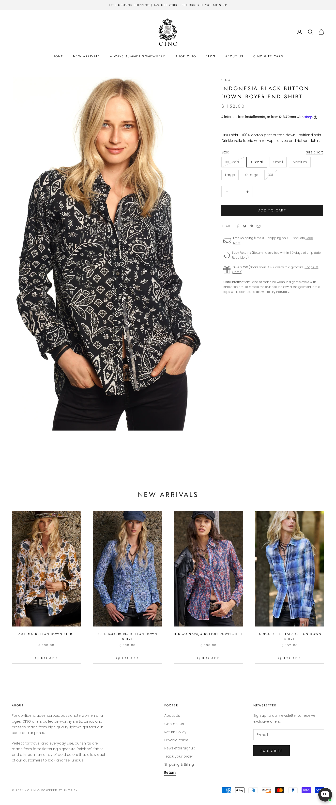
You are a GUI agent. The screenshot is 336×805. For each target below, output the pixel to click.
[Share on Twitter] (245, 226)
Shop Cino (185, 56)
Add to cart (272, 210)
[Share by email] (258, 226)
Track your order (178, 756)
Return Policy (175, 732)
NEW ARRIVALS (86, 56)
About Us (234, 56)
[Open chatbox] (325, 795)
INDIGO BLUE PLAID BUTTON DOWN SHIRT (289, 636)
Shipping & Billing (179, 764)
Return (170, 772)
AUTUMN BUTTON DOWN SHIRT (46, 634)
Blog (210, 56)
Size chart (314, 152)
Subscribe (271, 750)
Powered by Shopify (59, 790)
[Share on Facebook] (238, 226)
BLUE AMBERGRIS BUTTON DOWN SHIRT (127, 636)
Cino (226, 80)
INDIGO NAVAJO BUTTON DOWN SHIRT (208, 634)
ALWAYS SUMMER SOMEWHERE (138, 56)
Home (58, 56)
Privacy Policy (176, 740)
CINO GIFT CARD (268, 56)
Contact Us (174, 723)
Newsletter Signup (179, 748)
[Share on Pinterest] (252, 226)
